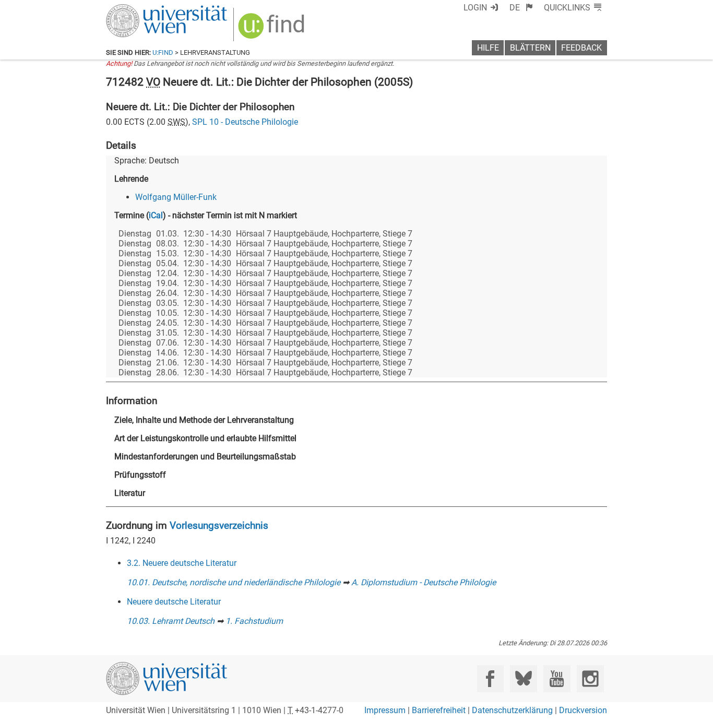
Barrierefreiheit (439, 710)
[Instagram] (590, 678)
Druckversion (583, 710)
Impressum (385, 710)
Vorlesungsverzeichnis (219, 525)
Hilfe (488, 48)
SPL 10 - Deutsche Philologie (245, 122)
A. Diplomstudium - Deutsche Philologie (423, 582)
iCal (156, 215)
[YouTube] (556, 678)
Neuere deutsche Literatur (174, 602)
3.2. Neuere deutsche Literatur (181, 563)
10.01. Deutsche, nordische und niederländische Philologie (233, 582)
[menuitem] (521, 7)
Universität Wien (142, 9)
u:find (162, 52)
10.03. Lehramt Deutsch (171, 621)
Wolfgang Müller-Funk (176, 197)
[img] (273, 29)
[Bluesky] (523, 678)
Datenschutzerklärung (512, 710)
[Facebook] (490, 678)
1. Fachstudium (254, 621)
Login (475, 8)
